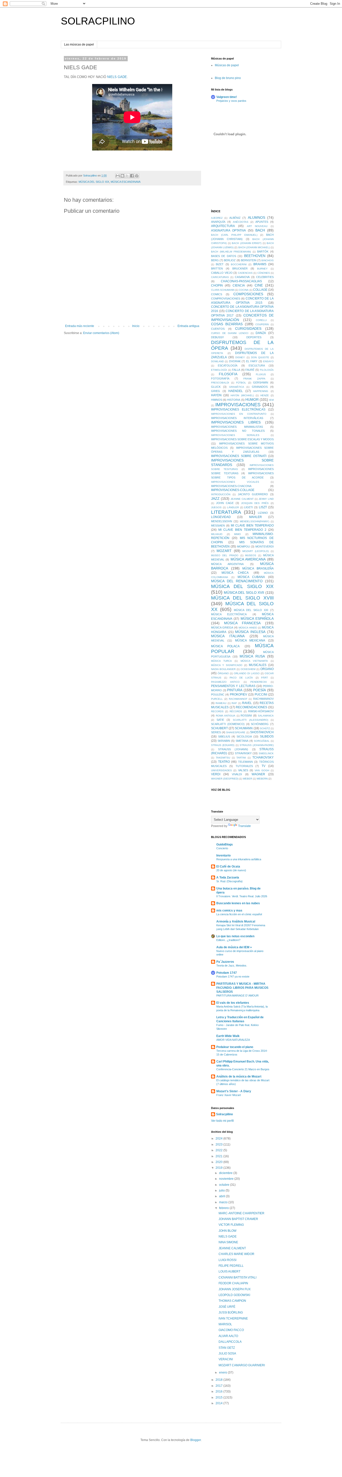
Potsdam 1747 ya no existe (232, 976)
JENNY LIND (266, 499)
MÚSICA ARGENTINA (227, 564)
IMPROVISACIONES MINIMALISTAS (237, 426)
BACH (260, 230)
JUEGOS (216, 507)
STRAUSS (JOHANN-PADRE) (257, 745)
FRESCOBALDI (220, 382)
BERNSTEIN (248, 260)
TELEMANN (245, 761)
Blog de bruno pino (228, 78)
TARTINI (241, 757)
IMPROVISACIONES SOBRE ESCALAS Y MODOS (242, 439)
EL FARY (251, 361)
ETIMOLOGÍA (219, 369)
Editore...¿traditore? (228, 940)
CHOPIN (217, 285)
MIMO (237, 534)
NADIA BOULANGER (223, 669)
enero (223, 1372)
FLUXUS (261, 374)
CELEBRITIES (265, 277)
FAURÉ (249, 369)
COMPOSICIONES (248, 294)
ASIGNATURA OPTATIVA (228, 230)
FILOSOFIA (228, 374)
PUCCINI (261, 694)
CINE (259, 285)
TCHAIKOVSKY (263, 757)
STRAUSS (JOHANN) (233, 749)
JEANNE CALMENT (242, 499)
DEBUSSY (217, 337)
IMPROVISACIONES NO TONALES (238, 430)
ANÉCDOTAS (240, 221)
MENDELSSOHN (221, 521)
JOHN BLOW (227, 1230)
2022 (219, 1150)
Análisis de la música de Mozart (238, 1076)
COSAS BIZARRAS (227, 324)
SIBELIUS (224, 736)
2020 (219, 1162)
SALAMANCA (266, 715)
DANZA (261, 333)
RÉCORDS (236, 711)
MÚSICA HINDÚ (248, 627)
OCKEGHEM (248, 669)
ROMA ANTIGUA (225, 715)
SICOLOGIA (244, 736)
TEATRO (224, 762)
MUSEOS (250, 555)
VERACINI (226, 1359)
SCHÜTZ (265, 728)
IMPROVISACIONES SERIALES (235, 435)
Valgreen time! (226, 97)
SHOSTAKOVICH (262, 732)
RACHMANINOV (263, 698)
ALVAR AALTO (228, 1336)
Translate (244, 826)
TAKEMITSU (223, 757)
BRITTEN (217, 268)
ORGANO (267, 669)
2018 (219, 1380)
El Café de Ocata (228, 866)
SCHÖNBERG (260, 724)
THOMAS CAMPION (232, 1300)
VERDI (215, 774)
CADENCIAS (245, 273)
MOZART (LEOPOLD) (255, 551)
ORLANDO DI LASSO (247, 673)
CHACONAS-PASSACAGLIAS (241, 281)
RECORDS (217, 711)
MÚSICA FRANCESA (242, 623)
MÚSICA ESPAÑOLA (257, 618)
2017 (219, 1386)
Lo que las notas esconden (235, 936)
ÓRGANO (223, 673)
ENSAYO (268, 361)
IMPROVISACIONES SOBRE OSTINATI (238, 456)
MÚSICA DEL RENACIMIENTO (237, 581)
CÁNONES (263, 273)
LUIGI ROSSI (227, 1260)
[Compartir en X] (127, 175)
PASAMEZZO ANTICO (225, 681)
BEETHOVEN (254, 256)
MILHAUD (216, 534)
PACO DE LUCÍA (241, 677)
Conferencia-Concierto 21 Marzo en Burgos (242, 1069)
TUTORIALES (244, 766)
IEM (271, 399)
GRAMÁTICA (236, 387)
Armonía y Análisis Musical (235, 921)
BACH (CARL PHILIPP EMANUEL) (234, 235)
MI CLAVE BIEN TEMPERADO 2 (242, 530)
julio (222, 1190)
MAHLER (255, 517)
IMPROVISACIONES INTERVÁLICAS (237, 418)
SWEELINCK (266, 753)
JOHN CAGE (225, 503)
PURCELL (217, 699)
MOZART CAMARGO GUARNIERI (242, 1365)
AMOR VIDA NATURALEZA (233, 1039)
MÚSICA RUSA (252, 656)
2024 (219, 1138)
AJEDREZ (217, 217)
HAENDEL (235, 391)
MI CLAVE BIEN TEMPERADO (252, 525)
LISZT (263, 507)
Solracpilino (224, 1114)
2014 (219, 1403)
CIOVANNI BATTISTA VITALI (237, 1277)
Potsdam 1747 (226, 972)
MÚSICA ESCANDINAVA (125, 181)
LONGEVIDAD (221, 517)
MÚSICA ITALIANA (228, 636)
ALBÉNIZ (235, 217)
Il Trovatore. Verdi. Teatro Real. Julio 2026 (241, 896)
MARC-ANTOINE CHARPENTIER (241, 1213)
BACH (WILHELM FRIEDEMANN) (231, 251)
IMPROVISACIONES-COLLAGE (232, 490)
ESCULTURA (257, 365)
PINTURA (234, 690)
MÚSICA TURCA (221, 661)
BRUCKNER (240, 268)
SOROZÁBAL (262, 741)
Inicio (135, 326)
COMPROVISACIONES (225, 298)
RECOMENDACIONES (251, 707)
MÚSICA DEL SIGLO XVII (244, 592)
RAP (234, 703)
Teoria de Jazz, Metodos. (231, 965)
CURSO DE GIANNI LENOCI (229, 333)
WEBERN (262, 778)
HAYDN (216, 395)
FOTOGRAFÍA (220, 378)
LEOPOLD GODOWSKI (234, 1295)
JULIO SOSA (227, 1353)
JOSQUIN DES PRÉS (255, 503)
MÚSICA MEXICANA (250, 640)
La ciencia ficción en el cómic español (239, 914)
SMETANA (242, 740)
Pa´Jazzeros (225, 962)
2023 (219, 1144)
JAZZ (215, 498)
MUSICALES (257, 665)
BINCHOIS (267, 260)
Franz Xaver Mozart (228, 1095)
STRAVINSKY (243, 753)
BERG (215, 260)
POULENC (217, 694)
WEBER (247, 778)
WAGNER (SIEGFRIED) (224, 778)
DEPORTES (253, 337)
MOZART (224, 551)
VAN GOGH (262, 770)
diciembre (226, 1173)
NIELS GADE (117, 77)
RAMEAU (221, 703)
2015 (219, 1397)
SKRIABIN (224, 740)
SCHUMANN (244, 728)
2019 (219, 1168)
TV (263, 766)
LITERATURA (226, 512)
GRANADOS (260, 386)
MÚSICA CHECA (235, 572)
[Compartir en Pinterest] (136, 175)
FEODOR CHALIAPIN (233, 1283)
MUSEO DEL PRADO (224, 555)
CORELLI (261, 320)
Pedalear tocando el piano (234, 1047)
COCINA (244, 289)
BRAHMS (259, 264)
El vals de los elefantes (232, 1002)
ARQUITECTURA (223, 226)
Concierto (222, 848)
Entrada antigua (188, 326)
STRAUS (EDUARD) (222, 745)
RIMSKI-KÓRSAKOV (261, 711)
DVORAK (235, 361)
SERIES (216, 732)
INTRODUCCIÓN (220, 494)
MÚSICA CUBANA (251, 577)
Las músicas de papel (79, 44)
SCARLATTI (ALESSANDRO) (250, 719)
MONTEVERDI (264, 546)
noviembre (226, 1178)
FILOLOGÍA (267, 369)
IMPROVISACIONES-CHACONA (231, 486)
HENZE (264, 395)
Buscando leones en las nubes (238, 903)
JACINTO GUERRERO (253, 494)
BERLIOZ (230, 260)
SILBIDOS (267, 736)
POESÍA (259, 690)
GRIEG (215, 391)
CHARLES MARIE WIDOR (236, 1254)
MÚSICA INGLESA (250, 632)
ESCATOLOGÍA (227, 365)
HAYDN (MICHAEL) (242, 395)
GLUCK (216, 386)
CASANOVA (242, 277)
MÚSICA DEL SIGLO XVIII (242, 597)
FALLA (236, 369)
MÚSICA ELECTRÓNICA (229, 614)
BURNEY (262, 268)
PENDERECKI (258, 681)
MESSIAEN (218, 525)
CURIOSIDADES (248, 328)
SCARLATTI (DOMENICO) (228, 724)
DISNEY (240, 357)
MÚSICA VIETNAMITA (254, 661)
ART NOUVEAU (257, 226)
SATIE (220, 719)
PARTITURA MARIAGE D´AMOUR (237, 995)
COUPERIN (262, 324)
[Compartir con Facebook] (131, 175)
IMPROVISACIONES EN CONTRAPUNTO (238, 413)
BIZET (220, 264)
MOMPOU (243, 546)
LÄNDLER (233, 507)
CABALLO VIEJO (222, 272)
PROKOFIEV (238, 694)
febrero (224, 1208)
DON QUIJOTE (260, 357)
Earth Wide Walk (228, 1036)
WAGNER (258, 774)
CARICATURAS (220, 277)
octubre (224, 1184)
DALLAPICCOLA (230, 1342)
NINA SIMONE (228, 1242)
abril (222, 1196)
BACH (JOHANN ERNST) (246, 243)
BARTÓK (262, 251)
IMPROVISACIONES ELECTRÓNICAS (238, 409)
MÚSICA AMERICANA (248, 559)
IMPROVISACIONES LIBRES (236, 422)
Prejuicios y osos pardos (231, 100)
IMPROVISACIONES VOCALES (235, 481)
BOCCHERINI (239, 264)
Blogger (195, 1440)
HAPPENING (260, 391)
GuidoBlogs (224, 844)
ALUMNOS (256, 218)
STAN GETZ (227, 1348)
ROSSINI (246, 715)
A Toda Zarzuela (227, 877)
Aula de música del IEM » (234, 947)
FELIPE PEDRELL (231, 1266)
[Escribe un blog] (122, 175)
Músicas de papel (227, 65)
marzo (223, 1202)
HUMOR (252, 400)
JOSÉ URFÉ (227, 1306)
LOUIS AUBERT (229, 1271)
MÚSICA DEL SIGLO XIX (94, 181)
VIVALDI (237, 774)
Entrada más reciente (79, 326)
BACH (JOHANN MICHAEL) (254, 247)
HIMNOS (216, 399)
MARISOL (225, 1324)
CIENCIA (239, 285)
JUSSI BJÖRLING (231, 1312)
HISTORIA (233, 399)
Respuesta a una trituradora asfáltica (238, 859)
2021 (219, 1156)
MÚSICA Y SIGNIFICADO (226, 665)
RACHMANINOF (238, 699)
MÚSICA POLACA (225, 646)
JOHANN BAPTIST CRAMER (238, 1219)
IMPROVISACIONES (238, 404)
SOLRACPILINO (98, 21)
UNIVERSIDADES (221, 770)
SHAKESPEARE (235, 732)
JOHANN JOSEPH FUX (235, 1289)
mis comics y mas (229, 910)
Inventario (223, 855)
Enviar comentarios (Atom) (101, 333)
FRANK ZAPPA (254, 378)
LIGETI (248, 507)
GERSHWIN (260, 382)
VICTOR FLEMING (231, 1224)
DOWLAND (217, 361)
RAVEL (247, 703)
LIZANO (263, 512)
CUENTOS (218, 328)
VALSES (243, 770)
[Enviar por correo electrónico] (117, 175)
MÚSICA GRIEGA (222, 627)
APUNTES (261, 221)
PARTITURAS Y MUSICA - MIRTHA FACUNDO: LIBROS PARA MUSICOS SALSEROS (242, 988)
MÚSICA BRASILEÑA (258, 568)
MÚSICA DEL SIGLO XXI (251, 610)
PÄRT (264, 677)
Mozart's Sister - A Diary (233, 1091)
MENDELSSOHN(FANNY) (254, 521)
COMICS (216, 294)
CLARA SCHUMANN (222, 289)
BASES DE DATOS (223, 256)
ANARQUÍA (218, 221)
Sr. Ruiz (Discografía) (229, 881)
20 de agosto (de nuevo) (231, 870)
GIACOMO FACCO (231, 1330)
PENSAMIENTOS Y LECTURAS (233, 686)
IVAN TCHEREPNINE (233, 1318)
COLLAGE (260, 290)
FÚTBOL (241, 382)
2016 (219, 1391)
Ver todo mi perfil (222, 1120)
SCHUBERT (219, 728)
